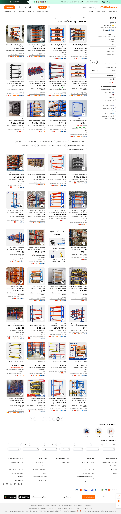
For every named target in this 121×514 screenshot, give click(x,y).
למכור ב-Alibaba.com (17, 462)
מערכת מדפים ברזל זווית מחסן (76, 145)
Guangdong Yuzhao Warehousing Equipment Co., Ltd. (36, 129)
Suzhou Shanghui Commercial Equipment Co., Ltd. (78, 299)
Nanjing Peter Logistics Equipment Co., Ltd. (36, 261)
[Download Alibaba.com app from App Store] (24, 497)
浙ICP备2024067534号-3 (108, 511)
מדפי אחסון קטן (42, 145)
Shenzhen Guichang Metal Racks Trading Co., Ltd (15, 93)
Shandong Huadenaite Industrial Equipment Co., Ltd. (78, 222)
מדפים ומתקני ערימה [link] (56, 18)
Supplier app (67, 497)
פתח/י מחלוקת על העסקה (40, 469)
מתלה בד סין (51, 445)
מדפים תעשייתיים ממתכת (30, 449)
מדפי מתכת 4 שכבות (57, 145)
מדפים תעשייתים (13, 449)
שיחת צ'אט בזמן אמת (41, 466)
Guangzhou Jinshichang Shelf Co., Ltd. (57, 299)
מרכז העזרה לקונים (41, 462)
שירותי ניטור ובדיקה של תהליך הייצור (85, 477)
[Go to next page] (31, 419)
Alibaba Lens (107, 497)
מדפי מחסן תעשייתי (83, 445)
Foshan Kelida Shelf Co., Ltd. (57, 129)
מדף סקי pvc (109, 445)
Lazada (61, 505)
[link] (118, 496)
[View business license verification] (77, 511)
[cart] (24, 7)
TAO (75, 505)
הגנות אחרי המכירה (88, 473)
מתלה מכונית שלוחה (27, 145)
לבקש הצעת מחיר (65, 466)
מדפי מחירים (97, 445)
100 (35, 419)
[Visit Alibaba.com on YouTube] (7, 484)
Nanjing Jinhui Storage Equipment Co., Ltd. (15, 185)
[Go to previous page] (61, 419)
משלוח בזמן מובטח (88, 469)
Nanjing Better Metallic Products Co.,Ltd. (15, 296)
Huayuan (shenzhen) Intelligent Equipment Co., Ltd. (78, 332)
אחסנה (67, 18)
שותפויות (20, 476)
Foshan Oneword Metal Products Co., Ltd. (78, 56)
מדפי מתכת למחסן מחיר (48, 449)
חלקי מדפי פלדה (61, 141)
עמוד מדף (18, 141)
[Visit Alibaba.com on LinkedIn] (18, 484)
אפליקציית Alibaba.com (39, 497)
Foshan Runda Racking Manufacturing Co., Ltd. (78, 134)
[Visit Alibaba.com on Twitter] (15, 484)
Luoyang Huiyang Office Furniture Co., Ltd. (78, 181)
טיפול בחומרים (76, 18)
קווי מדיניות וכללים (88, 482)
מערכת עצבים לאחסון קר (77, 141)
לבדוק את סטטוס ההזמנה (16, 469)
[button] (49, 7)
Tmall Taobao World (51, 505)
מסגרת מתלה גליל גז (91, 449)
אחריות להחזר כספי (88, 466)
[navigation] (103, 218)
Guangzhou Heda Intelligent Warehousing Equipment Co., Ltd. (15, 260)
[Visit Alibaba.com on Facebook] (22, 484)
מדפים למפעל (64, 449)
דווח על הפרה (43, 480)
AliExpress (34, 505)
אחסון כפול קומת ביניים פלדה (76, 149)
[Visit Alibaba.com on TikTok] (3, 484)
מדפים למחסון (77, 449)
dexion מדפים (12, 445)
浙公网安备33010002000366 (91, 511)
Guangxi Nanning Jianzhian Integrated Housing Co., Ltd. (57, 183)
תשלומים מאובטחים (88, 462)
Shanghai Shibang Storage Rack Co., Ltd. (36, 55)
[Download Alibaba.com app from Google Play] (10, 497)
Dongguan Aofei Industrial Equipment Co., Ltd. (57, 56)
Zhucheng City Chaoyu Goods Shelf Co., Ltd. (57, 93)
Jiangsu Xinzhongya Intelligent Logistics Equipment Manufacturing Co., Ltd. (15, 220)
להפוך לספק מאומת (17, 473)
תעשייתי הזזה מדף (38, 445)
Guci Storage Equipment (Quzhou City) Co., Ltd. (36, 299)
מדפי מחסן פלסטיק (47, 141)
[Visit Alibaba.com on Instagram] (11, 484)
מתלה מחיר (25, 445)
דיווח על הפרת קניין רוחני (40, 476)
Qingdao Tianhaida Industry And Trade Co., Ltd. (15, 55)
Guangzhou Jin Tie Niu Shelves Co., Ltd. (78, 257)
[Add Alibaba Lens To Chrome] (88, 497)
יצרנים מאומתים (65, 462)
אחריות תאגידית (112, 469)
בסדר (93, 62)
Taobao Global (68, 505)
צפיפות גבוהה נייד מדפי (66, 445)
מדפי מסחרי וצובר (31, 141)
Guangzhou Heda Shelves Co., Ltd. (78, 94)
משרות (115, 473)
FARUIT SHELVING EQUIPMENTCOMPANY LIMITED (57, 218)
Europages (88, 505)
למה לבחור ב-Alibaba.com (109, 462)
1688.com (41, 505)
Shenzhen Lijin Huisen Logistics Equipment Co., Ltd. (36, 221)
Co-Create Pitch (112, 466)
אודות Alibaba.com (111, 458)
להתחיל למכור (19, 466)
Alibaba (85, 18)
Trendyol (80, 505)
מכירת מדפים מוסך (108, 449)
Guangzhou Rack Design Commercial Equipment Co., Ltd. (15, 129)
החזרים (45, 473)
